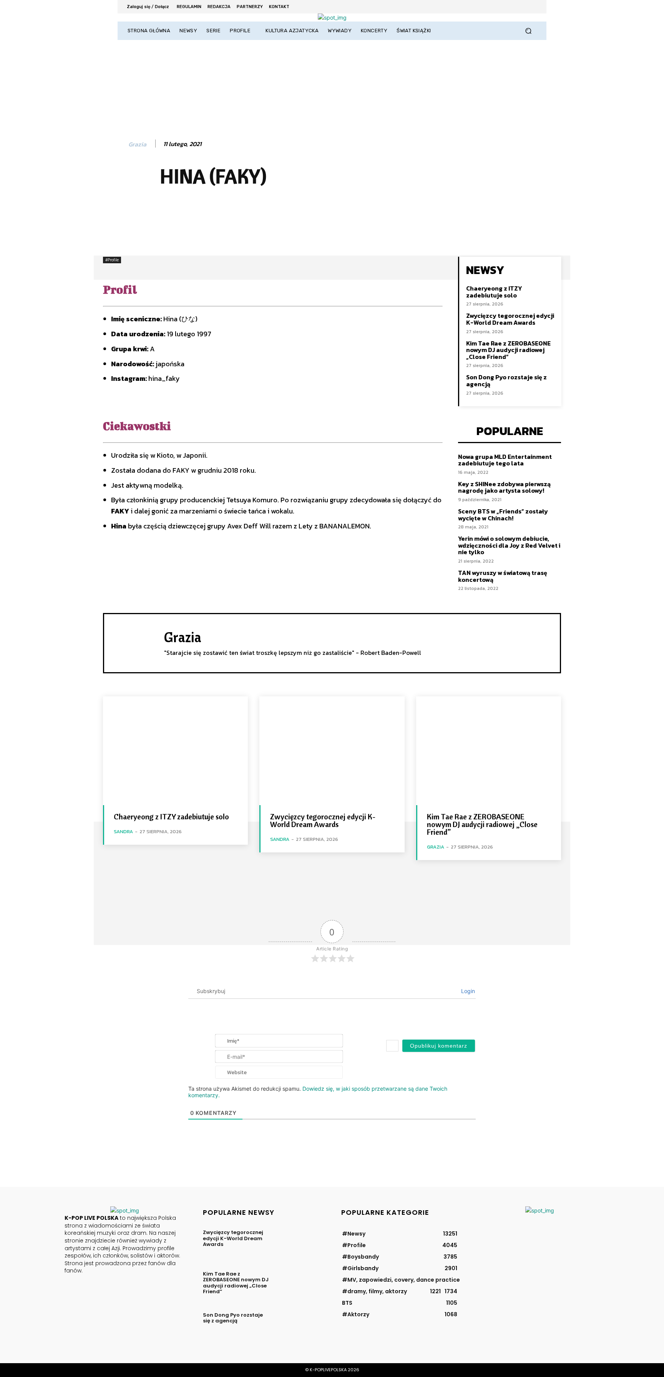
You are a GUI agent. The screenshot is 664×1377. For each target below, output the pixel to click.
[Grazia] (115, 144)
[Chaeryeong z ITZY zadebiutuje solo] (175, 750)
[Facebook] (490, 7)
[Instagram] (500, 7)
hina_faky (164, 378)
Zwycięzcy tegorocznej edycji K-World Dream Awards (510, 319)
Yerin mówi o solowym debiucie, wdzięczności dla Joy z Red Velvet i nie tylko (509, 545)
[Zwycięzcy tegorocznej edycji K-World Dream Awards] (331, 750)
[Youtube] (532, 7)
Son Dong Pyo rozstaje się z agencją (506, 380)
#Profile (112, 259)
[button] (528, 31)
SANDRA (123, 831)
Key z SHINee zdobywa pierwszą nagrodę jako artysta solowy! (504, 487)
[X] (511, 7)
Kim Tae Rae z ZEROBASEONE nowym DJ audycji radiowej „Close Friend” (508, 350)
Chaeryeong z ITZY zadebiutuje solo (494, 292)
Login (467, 991)
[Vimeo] (521, 7)
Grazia (137, 144)
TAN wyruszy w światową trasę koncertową (502, 576)
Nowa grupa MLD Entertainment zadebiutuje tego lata (505, 460)
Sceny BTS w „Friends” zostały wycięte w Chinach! (503, 515)
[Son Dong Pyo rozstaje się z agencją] (299, 1325)
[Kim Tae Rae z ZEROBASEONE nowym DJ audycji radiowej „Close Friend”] (488, 750)
